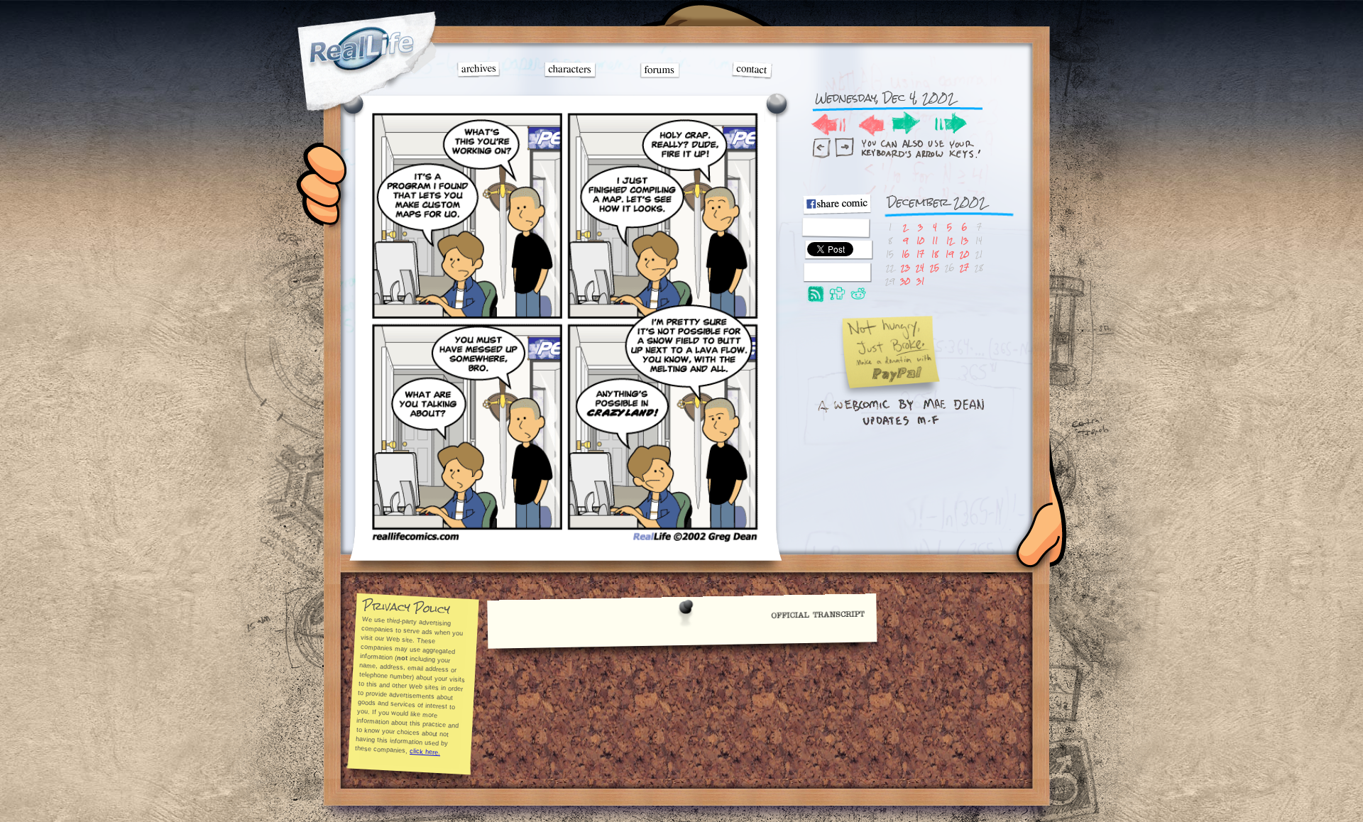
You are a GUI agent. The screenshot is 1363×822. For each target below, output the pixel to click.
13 (964, 240)
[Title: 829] (565, 540)
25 (934, 267)
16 (905, 254)
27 (964, 267)
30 (905, 280)
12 (949, 240)
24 (920, 267)
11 (935, 240)
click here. (425, 751)
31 (920, 280)
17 (920, 254)
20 (964, 254)
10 (920, 240)
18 (934, 254)
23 (905, 267)
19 (949, 254)
